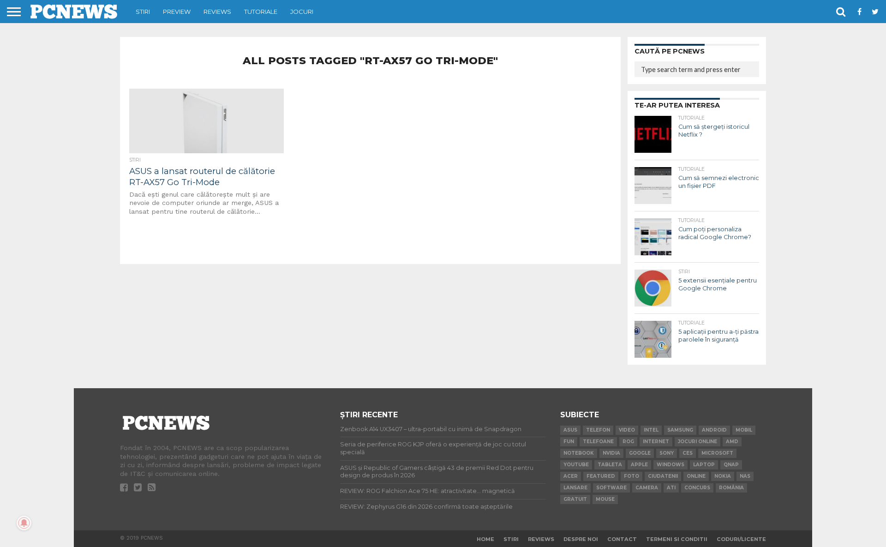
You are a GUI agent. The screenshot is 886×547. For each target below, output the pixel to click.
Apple (639, 465)
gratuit (575, 499)
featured (601, 476)
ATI (671, 488)
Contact (622, 539)
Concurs (697, 488)
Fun (568, 442)
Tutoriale (260, 11)
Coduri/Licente (741, 539)
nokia (722, 476)
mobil (744, 430)
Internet (656, 442)
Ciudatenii (663, 476)
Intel (651, 430)
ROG (628, 442)
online (696, 476)
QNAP (731, 465)
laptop (704, 465)
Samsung (680, 430)
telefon (598, 430)
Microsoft (717, 453)
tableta (610, 465)
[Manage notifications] (24, 523)
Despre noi (580, 539)
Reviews (217, 11)
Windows (670, 465)
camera (646, 488)
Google (640, 453)
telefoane (598, 442)
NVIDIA (611, 453)
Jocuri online (697, 442)
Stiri (143, 11)
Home (485, 539)
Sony (666, 453)
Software (611, 488)
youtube (576, 465)
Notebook (578, 453)
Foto (631, 476)
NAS (745, 476)
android (714, 430)
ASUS (570, 430)
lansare (575, 488)
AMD (732, 442)
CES (687, 453)
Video (627, 430)
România (731, 488)
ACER (570, 476)
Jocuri (301, 11)
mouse (605, 499)
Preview (177, 11)
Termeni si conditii (676, 539)
